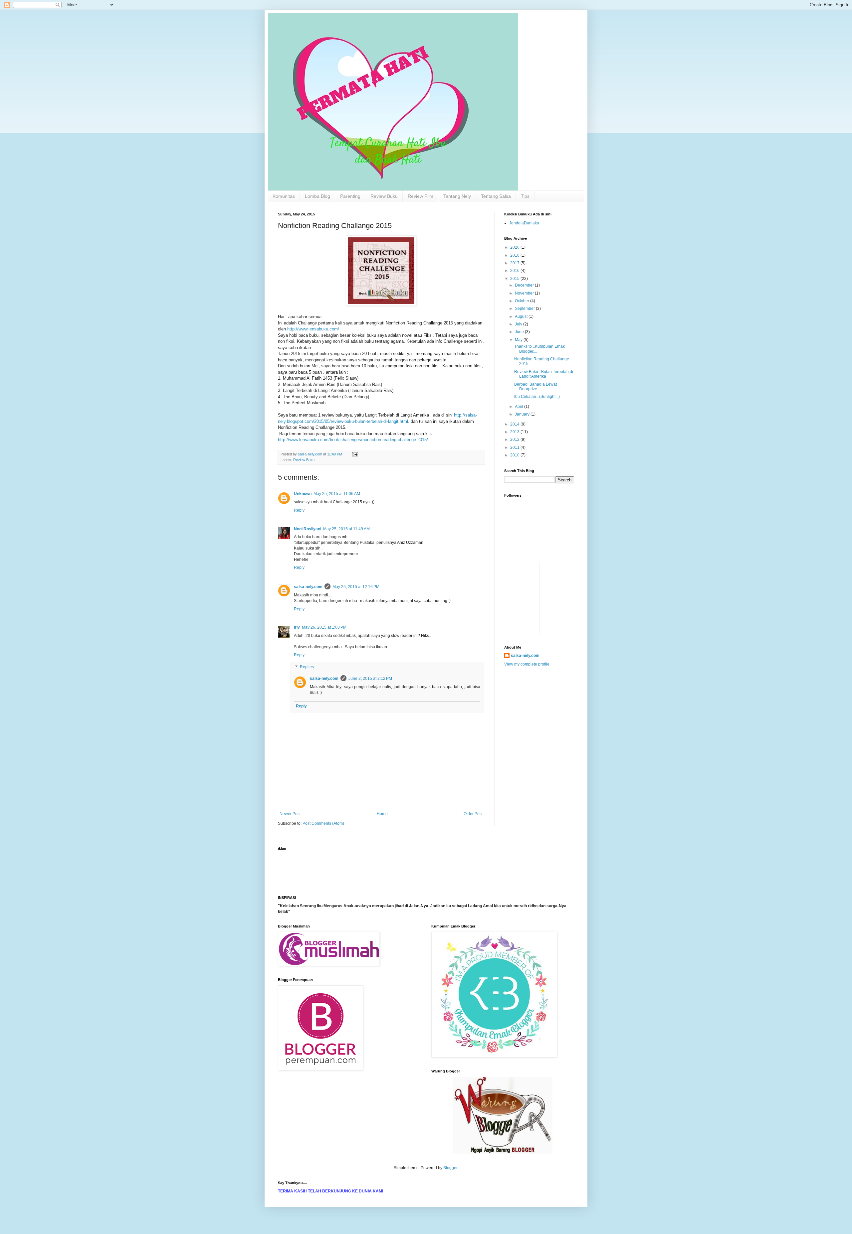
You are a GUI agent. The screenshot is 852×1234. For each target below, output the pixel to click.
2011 (515, 447)
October (522, 301)
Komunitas (284, 196)
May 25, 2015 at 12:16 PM (355, 586)
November (525, 293)
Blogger (450, 1168)
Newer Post (290, 813)
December (525, 285)
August (522, 316)
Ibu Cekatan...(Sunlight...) (537, 396)
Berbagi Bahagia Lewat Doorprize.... (535, 386)
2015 (515, 278)
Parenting (350, 196)
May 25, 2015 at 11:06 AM (337, 493)
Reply (299, 510)
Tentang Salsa (496, 196)
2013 (515, 432)
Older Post (473, 813)
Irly (297, 627)
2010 (515, 455)
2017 (515, 263)
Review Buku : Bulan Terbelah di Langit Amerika (543, 374)
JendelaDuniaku (524, 223)
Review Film (420, 196)
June (520, 331)
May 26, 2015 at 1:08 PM (324, 627)
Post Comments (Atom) (323, 823)
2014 (515, 424)
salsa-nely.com (308, 586)
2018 (515, 255)
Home (382, 813)
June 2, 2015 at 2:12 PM (370, 678)
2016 (515, 270)
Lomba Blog (317, 196)
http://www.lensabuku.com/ (313, 328)
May (519, 339)
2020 (515, 247)
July (519, 324)
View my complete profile (526, 664)
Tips (525, 196)
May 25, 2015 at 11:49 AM (346, 529)
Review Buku (384, 196)
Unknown (303, 493)
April (519, 406)
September (525, 308)
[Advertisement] (524, 577)
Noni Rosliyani (307, 529)
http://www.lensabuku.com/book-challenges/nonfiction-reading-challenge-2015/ (353, 439)
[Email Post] (354, 454)
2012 (515, 439)
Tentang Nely (457, 196)
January (523, 414)
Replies (307, 667)
